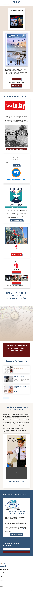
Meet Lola (16, 321)
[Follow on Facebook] (14, 2)
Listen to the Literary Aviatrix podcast (16, 220)
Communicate (19, 368)
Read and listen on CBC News (16, 254)
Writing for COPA (18, 367)
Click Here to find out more (16, 301)
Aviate (18, 378)
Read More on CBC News (16, 283)
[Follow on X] (16, 2)
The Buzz (24, 378)
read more (15, 381)
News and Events (21, 378)
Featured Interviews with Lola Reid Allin (16, 96)
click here (23, 528)
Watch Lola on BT (16, 165)
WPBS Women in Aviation (20, 376)
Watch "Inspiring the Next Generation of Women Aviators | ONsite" (16, 149)
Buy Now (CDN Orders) (16, 85)
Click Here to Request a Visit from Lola (16, 534)
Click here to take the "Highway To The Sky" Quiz (16, 354)
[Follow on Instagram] (19, 2)
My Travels (22, 368)
